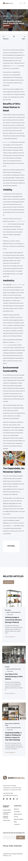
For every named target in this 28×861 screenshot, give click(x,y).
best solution (14, 65)
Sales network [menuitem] (18, 814)
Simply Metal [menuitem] (17, 805)
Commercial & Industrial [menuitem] (6, 813)
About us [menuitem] (16, 809)
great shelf (7, 142)
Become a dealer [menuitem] (18, 819)
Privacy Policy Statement (12, 846)
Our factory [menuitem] (17, 811)
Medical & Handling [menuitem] (5, 817)
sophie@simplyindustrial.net (10, 795)
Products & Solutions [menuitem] (6, 806)
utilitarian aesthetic (17, 284)
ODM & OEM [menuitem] (6, 820)
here (12, 525)
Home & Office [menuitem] (7, 810)
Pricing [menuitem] (16, 816)
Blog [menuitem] (15, 821)
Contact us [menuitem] (17, 824)
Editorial (6, 16)
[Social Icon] (4, 799)
